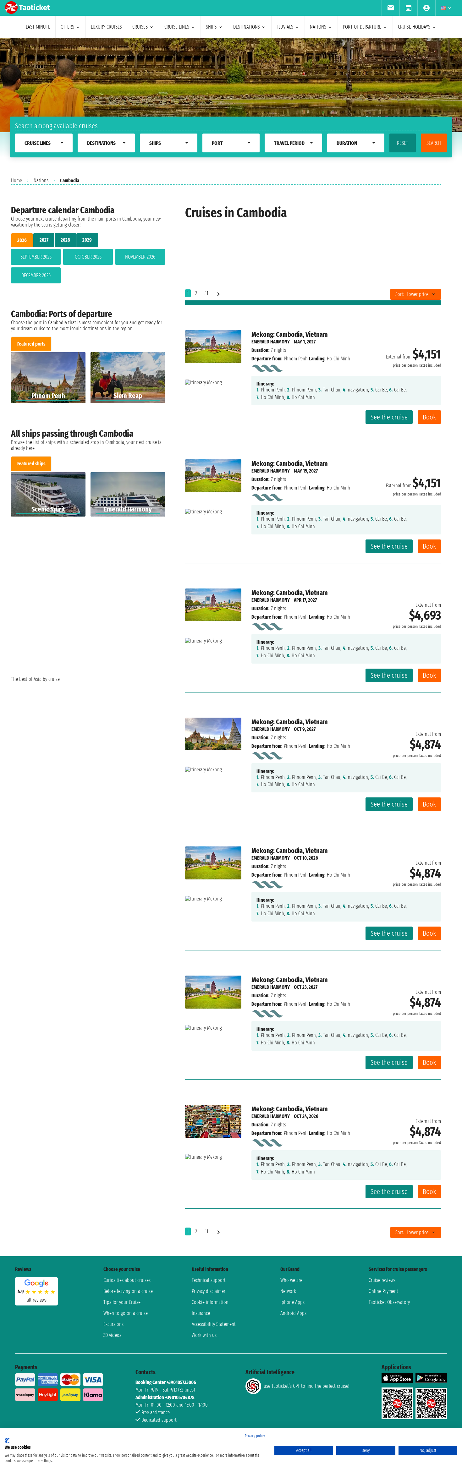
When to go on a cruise (125, 1313)
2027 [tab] (44, 240)
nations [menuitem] (318, 27)
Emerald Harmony (270, 342)
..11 (206, 293)
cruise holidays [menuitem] (414, 27)
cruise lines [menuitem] (176, 27)
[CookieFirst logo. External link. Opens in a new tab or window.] (7, 1440)
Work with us (204, 1335)
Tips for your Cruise (121, 1302)
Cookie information (210, 1302)
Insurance (201, 1313)
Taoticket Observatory (389, 1302)
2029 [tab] (87, 240)
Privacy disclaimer (208, 1291)
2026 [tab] (22, 240)
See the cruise (389, 417)
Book (429, 417)
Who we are (291, 1280)
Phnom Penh (296, 359)
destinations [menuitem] (246, 27)
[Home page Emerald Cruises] (267, 367)
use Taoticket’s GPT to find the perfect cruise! (306, 1386)
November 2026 (140, 257)
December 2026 (36, 275)
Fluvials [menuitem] (285, 27)
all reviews (37, 1300)
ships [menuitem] (211, 27)
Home (16, 180)
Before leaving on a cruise (128, 1291)
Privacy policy (255, 1436)
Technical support (209, 1280)
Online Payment (383, 1291)
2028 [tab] (65, 240)
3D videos (112, 1335)
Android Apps (293, 1313)
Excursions (113, 1324)
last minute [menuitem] (38, 27)
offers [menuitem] (67, 27)
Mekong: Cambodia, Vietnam (289, 334)
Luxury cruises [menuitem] (106, 27)
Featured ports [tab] (31, 344)
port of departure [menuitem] (362, 27)
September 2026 (36, 257)
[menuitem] (390, 8)
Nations (41, 180)
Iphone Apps (292, 1302)
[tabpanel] (88, 267)
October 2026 (88, 257)
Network (288, 1291)
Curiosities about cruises (127, 1280)
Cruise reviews (382, 1280)
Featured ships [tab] (31, 464)
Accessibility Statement (214, 1324)
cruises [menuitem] (140, 27)
